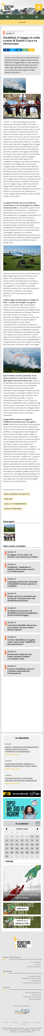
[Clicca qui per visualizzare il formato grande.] (22, 258)
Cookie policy (37, 1022)
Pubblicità (5, 1022)
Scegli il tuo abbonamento (15, 504)
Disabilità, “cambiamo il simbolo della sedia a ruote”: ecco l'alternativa (21, 569)
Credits (24, 1024)
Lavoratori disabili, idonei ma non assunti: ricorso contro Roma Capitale (21, 627)
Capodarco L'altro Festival (31, 978)
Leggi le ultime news (12, 509)
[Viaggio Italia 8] (9, 528)
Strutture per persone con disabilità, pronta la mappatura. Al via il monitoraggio (22, 613)
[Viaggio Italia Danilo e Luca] (9, 537)
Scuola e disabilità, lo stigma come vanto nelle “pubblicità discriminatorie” (21, 642)
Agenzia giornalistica (33, 992)
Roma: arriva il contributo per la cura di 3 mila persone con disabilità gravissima (21, 598)
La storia (37, 964)
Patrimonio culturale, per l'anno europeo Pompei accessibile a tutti (19, 656)
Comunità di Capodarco (32, 983)
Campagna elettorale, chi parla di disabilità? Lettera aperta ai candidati (22, 584)
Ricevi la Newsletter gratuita (16, 494)
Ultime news (22, 738)
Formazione (36, 995)
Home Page (8, 499)
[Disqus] (22, 704)
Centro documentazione (32, 997)
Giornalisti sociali (34, 976)
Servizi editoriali (35, 999)
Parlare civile (36, 981)
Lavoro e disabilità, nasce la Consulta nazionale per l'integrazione (20, 671)
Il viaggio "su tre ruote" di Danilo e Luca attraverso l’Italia (22, 556)
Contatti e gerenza (34, 966)
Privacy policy (26, 1022)
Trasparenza (15, 1022)
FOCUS (9, 861)
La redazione (36, 962)
